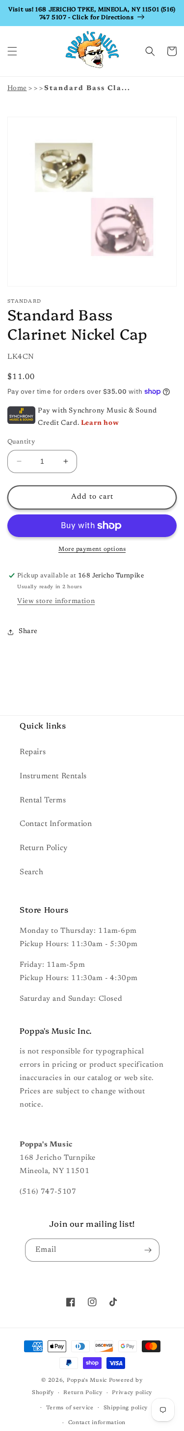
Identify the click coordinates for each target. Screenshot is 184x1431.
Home (17, 88)
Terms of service (70, 1408)
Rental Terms (43, 800)
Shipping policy (126, 1408)
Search (32, 872)
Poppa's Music (87, 1380)
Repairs (33, 752)
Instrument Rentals (53, 776)
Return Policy (44, 848)
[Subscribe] (148, 1250)
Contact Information (56, 824)
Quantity (21, 442)
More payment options (92, 549)
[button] (12, 51)
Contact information (97, 1423)
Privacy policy (132, 1393)
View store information (56, 601)
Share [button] (28, 631)
